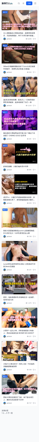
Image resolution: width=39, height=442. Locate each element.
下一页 (10, 413)
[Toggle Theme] (23, 3)
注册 (29, 3)
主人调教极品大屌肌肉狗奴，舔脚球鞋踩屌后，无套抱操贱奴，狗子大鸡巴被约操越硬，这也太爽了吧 (19, 35)
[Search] (19, 3)
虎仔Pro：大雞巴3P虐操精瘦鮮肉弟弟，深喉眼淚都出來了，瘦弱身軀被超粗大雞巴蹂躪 (19, 199)
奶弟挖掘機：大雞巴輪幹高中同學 (15, 166)
